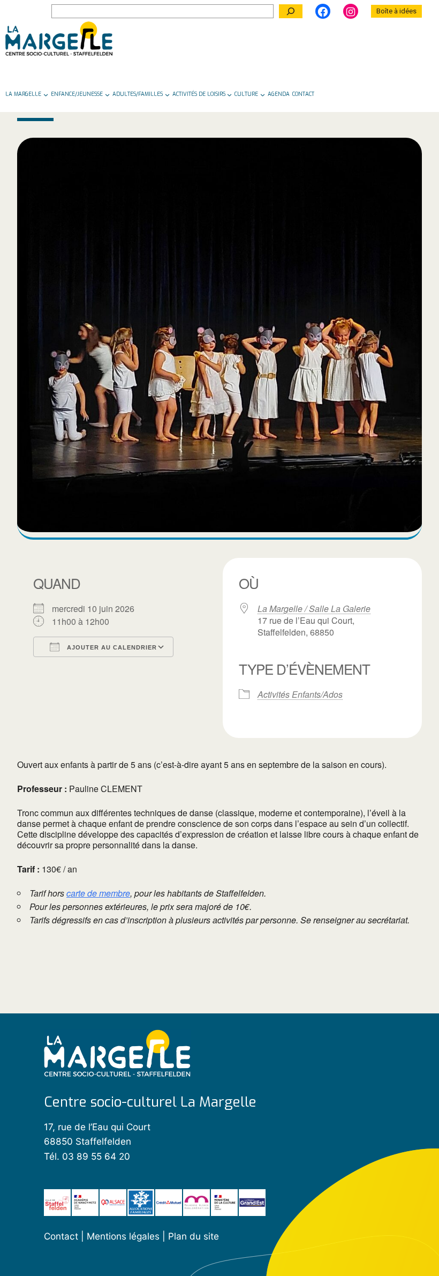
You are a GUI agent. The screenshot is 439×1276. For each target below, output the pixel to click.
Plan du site (193, 1236)
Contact (61, 1236)
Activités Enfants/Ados (300, 694)
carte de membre (98, 893)
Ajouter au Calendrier (111, 647)
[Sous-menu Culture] (262, 94)
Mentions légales (124, 1236)
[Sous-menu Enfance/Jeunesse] (107, 94)
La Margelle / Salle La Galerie (314, 609)
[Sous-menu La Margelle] (45, 94)
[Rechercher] (290, 11)
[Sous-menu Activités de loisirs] (229, 94)
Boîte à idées (396, 11)
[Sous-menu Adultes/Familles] (167, 94)
